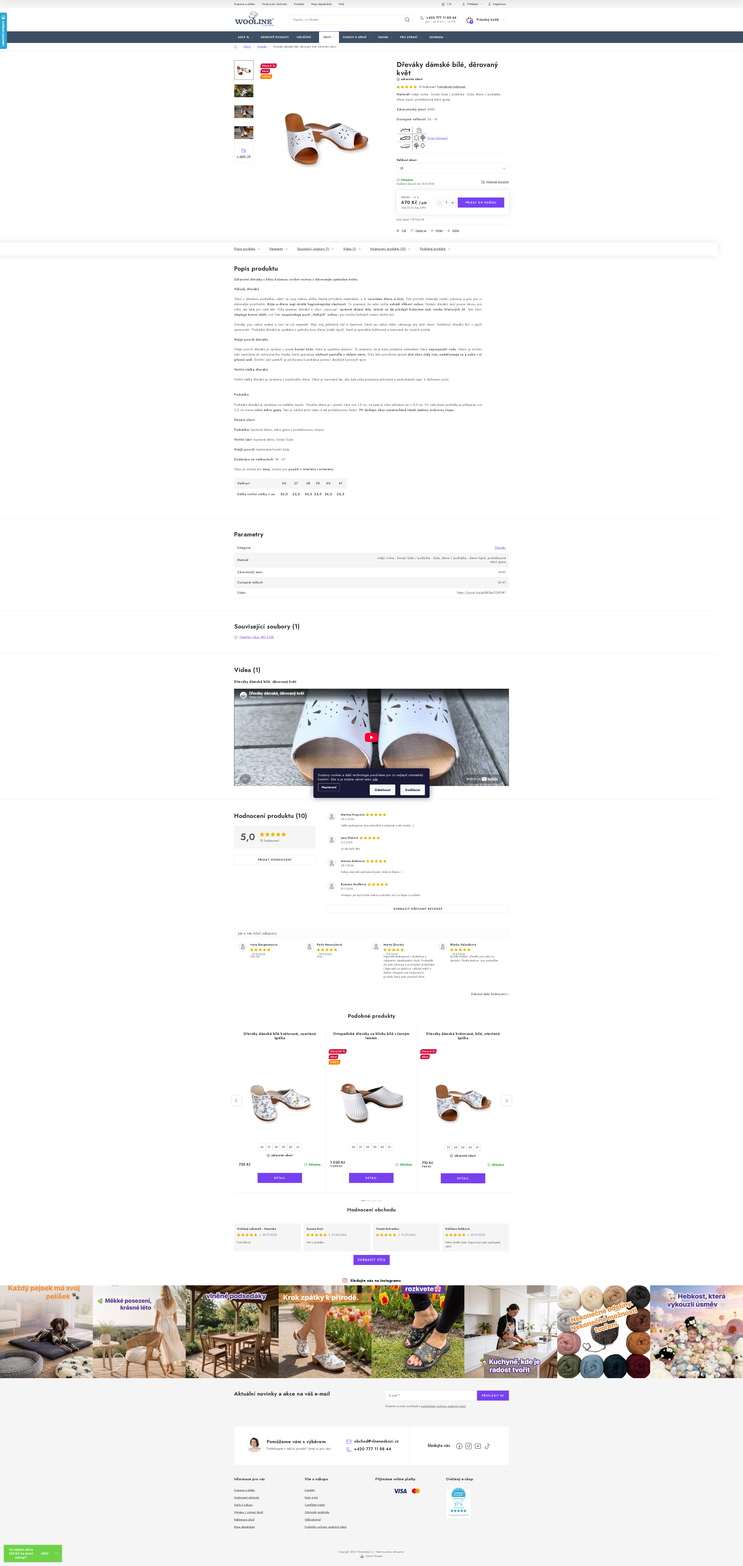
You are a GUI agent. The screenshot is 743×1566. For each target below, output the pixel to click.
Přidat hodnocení (275, 860)
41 (297, 1147)
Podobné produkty (433, 249)
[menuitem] (245, 37)
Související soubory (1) (313, 249)
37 (269, 1147)
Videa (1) (349, 249)
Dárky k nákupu (243, 1505)
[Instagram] (469, 1446)
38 (276, 1147)
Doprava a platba (244, 4)
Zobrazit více (372, 1260)
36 (262, 1147)
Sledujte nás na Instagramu (375, 1280)
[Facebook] (459, 1446)
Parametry (276, 249)
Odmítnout (382, 790)
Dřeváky (500, 548)
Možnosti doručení (498, 182)
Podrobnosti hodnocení (451, 87)
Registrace (499, 4)
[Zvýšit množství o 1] (452, 202)
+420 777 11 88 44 (441, 18)
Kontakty (299, 4)
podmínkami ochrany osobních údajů (443, 1406)
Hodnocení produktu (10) (388, 249)
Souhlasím (412, 790)
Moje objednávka (321, 4)
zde (375, 779)
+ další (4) (244, 156)
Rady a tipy (311, 1497)
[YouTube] (478, 1446)
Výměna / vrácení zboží (248, 1512)
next (506, 1100)
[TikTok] (487, 1446)
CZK (449, 4)
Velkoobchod (313, 1520)
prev (236, 1100)
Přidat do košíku (481, 202)
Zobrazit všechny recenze (418, 909)
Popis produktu (244, 249)
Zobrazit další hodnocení (488, 994)
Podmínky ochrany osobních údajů (326, 1527)
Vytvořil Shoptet (374, 1556)
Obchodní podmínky (317, 1512)
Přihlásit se (493, 1396)
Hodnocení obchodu (274, 4)
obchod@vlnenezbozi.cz (376, 1441)
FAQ (341, 4)
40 (291, 1147)
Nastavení (329, 787)
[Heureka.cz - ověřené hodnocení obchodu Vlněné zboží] (458, 1503)
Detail (280, 1178)
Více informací (437, 138)
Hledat (407, 20)
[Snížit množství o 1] (439, 202)
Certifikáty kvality (315, 1505)
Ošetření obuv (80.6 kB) (257, 637)
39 (283, 1147)
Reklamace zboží (244, 1520)
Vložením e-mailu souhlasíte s (425, 1406)
